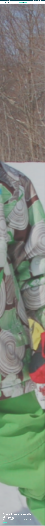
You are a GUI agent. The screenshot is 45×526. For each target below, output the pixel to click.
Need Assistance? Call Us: (36, 0)
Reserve (23, 2)
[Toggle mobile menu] (41, 2)
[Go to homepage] (6, 2)
